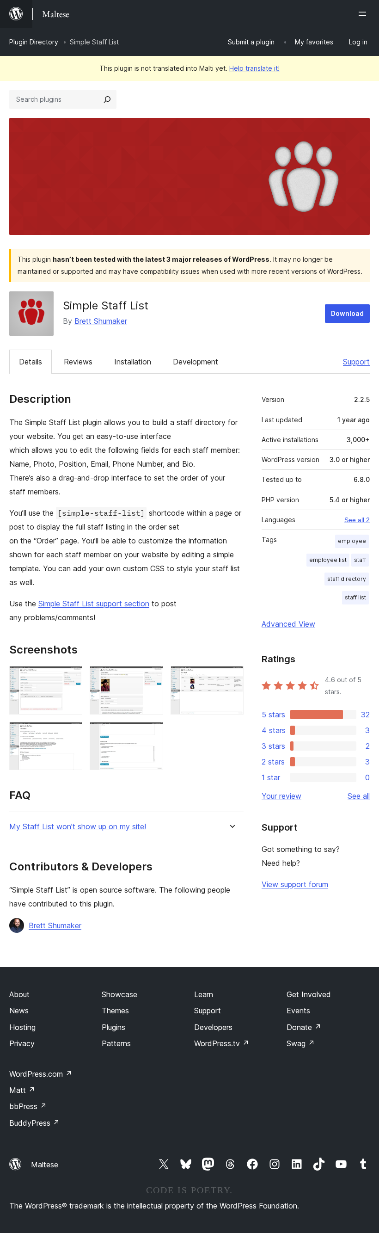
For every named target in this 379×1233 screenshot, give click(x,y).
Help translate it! (254, 68)
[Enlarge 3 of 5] (231, 678)
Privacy (22, 1043)
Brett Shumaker (100, 321)
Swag (301, 1043)
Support (356, 361)
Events (298, 1010)
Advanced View (288, 624)
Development (195, 361)
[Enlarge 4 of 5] (69, 734)
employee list (328, 559)
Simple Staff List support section (93, 603)
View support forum (295, 884)
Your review (281, 796)
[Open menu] (364, 14)
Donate (304, 1027)
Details (30, 361)
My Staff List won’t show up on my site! (77, 826)
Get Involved (309, 994)
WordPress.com (40, 1074)
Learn (203, 994)
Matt (22, 1090)
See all (359, 796)
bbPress (28, 1106)
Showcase (119, 994)
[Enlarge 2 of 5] (150, 678)
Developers (213, 1027)
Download (347, 313)
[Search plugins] (107, 99)
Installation (132, 361)
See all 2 (357, 520)
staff (360, 559)
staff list (355, 597)
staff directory (346, 578)
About (19, 994)
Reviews (78, 361)
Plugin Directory (33, 42)
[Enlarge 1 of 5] (69, 678)
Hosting (22, 1027)
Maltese (44, 1164)
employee (352, 540)
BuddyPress (34, 1123)
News (19, 1010)
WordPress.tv (221, 1043)
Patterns (116, 1043)
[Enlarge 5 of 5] (150, 734)
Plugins (113, 1027)
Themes (115, 1010)
